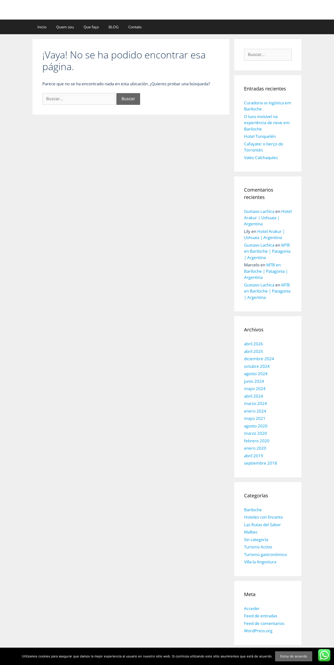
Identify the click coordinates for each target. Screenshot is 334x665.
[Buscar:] (79, 98)
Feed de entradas (260, 616)
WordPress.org (258, 630)
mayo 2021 (255, 418)
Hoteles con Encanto (263, 517)
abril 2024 (253, 396)
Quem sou (65, 26)
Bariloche (253, 509)
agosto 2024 (255, 373)
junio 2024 (254, 381)
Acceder (252, 608)
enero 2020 (255, 448)
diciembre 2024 (259, 358)
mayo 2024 (255, 388)
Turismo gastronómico (265, 554)
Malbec (251, 532)
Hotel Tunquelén (260, 136)
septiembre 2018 (260, 463)
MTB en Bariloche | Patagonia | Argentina (267, 251)
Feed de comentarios (264, 623)
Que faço (91, 26)
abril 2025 (253, 351)
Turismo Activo (258, 547)
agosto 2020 (255, 426)
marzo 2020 (255, 433)
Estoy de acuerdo (293, 656)
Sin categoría (256, 539)
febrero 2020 (256, 441)
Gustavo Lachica (259, 211)
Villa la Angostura (260, 562)
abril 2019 (253, 455)
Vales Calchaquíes (261, 157)
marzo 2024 (255, 403)
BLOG (114, 26)
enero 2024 (255, 411)
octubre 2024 (257, 366)
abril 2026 (253, 344)
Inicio (41, 26)
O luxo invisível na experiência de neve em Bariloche (267, 123)
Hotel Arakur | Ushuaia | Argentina (268, 217)
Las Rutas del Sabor (262, 524)
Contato (135, 26)
